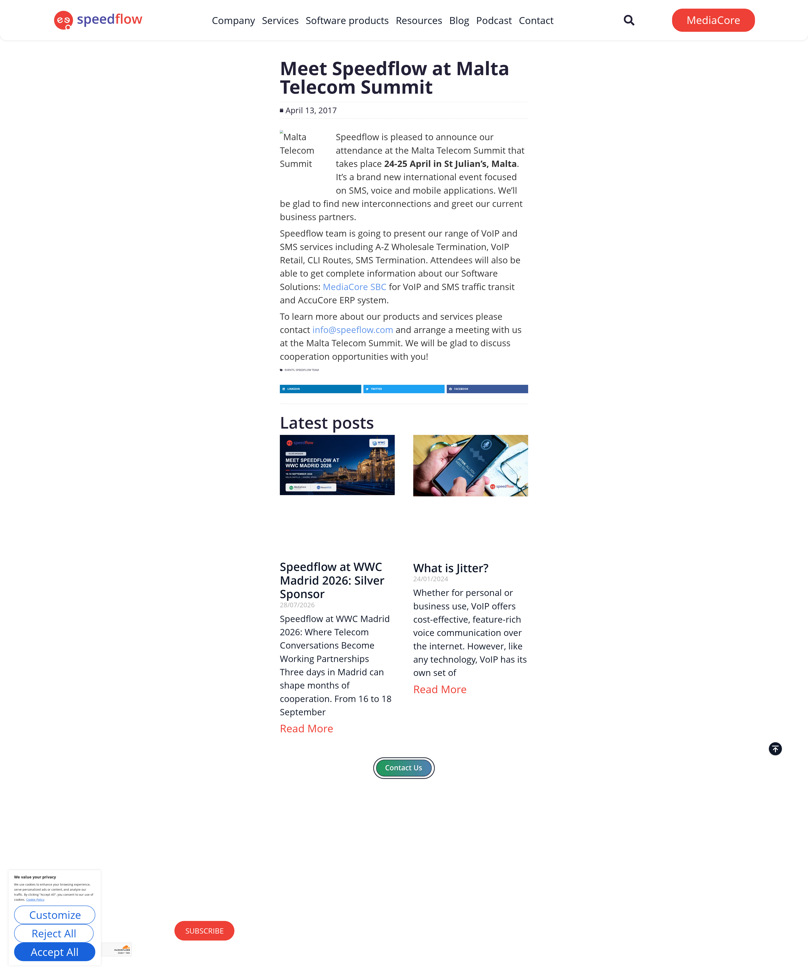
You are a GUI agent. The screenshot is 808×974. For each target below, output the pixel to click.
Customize (55, 915)
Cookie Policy (35, 900)
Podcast (494, 20)
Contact (536, 20)
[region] (54, 918)
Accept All (55, 952)
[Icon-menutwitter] (739, 816)
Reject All (54, 933)
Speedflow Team (307, 370)
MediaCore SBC (355, 287)
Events (289, 370)
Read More (306, 728)
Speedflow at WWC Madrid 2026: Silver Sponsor (332, 580)
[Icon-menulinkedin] (712, 816)
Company (233, 20)
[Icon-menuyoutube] (753, 816)
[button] (629, 20)
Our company (400, 868)
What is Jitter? (450, 568)
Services (280, 20)
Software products (347, 20)
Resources (419, 20)
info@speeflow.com (352, 330)
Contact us (395, 897)
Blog (459, 20)
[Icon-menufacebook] (725, 816)
